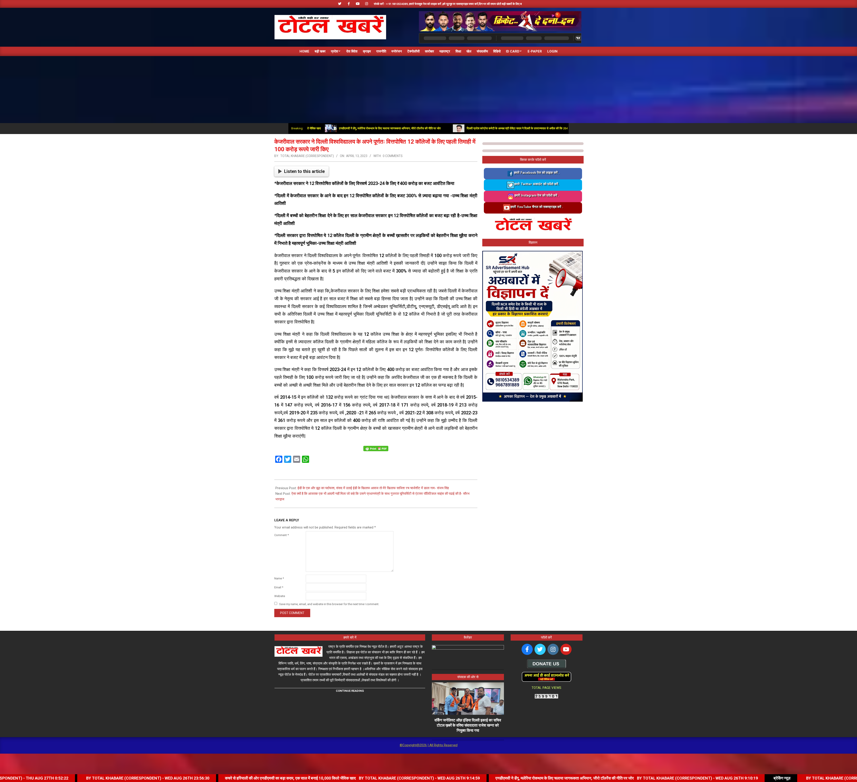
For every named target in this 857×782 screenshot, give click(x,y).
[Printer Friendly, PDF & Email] (375, 448)
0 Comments (393, 156)
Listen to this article (304, 171)
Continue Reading (350, 690)
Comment (281, 535)
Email (278, 587)
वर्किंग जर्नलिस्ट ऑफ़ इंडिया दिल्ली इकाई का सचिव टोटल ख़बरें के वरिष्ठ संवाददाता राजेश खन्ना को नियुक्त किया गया (468, 725)
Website (279, 596)
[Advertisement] (428, 89)
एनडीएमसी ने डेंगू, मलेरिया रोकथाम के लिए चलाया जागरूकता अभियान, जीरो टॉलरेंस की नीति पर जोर (344, 128)
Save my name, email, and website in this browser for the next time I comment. (329, 604)
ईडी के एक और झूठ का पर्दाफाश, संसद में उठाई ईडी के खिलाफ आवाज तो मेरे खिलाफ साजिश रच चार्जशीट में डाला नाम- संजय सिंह (373, 488)
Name (279, 578)
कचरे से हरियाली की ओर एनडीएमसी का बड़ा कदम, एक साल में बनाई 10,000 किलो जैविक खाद (199, 778)
